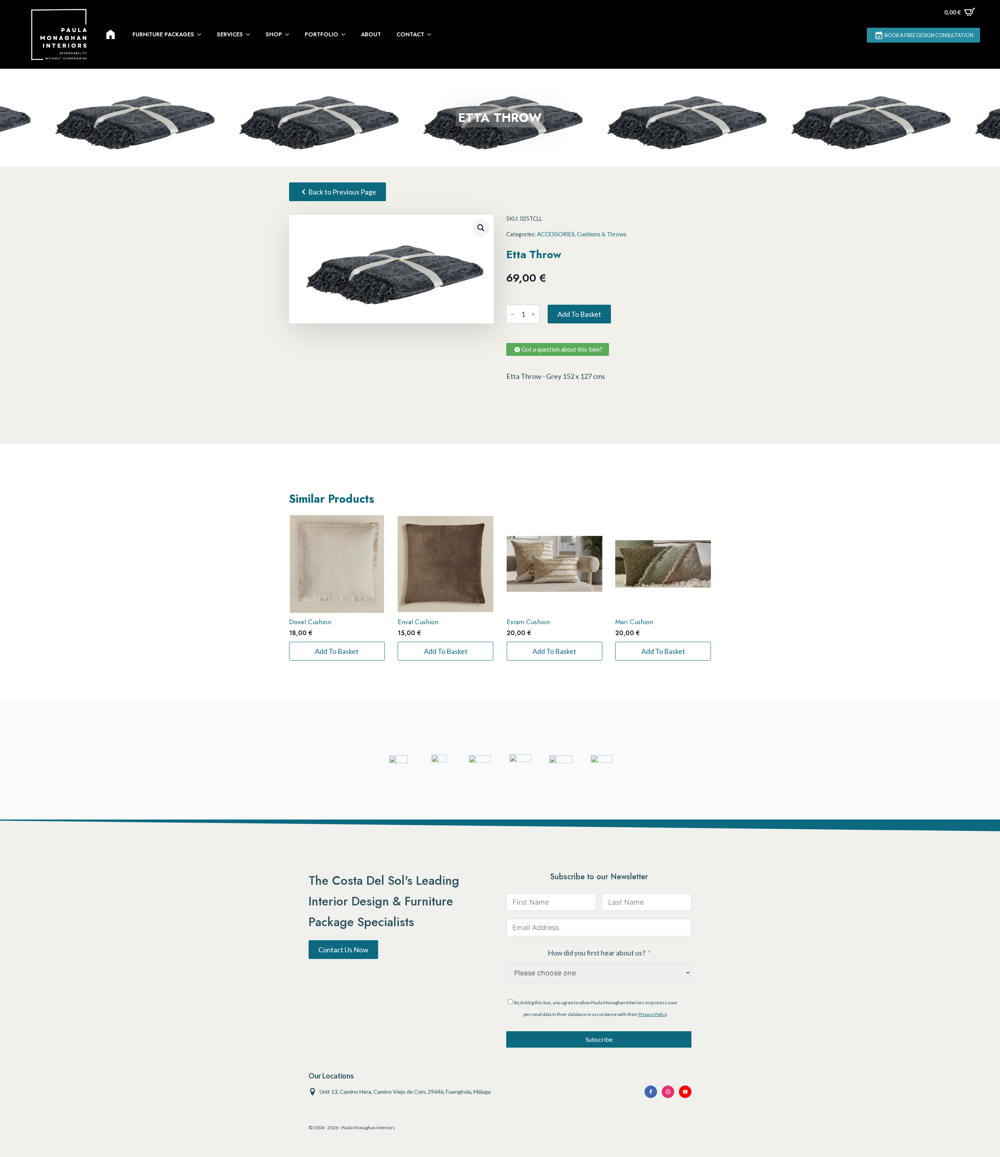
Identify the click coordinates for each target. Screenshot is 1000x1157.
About (371, 34)
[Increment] (533, 314)
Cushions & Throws (602, 234)
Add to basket (579, 314)
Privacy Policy (652, 1014)
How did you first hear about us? (596, 952)
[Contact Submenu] (431, 34)
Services (230, 34)
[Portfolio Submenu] (345, 34)
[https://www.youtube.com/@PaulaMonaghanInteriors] (651, 1092)
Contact (410, 34)
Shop (274, 34)
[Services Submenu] (250, 34)
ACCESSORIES (556, 234)
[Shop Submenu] (289, 34)
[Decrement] (512, 314)
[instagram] (668, 1092)
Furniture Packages (163, 34)
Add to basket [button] (337, 651)
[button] (481, 228)
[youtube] (685, 1092)
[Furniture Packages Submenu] (201, 34)
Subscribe (599, 1039)
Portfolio (321, 34)
